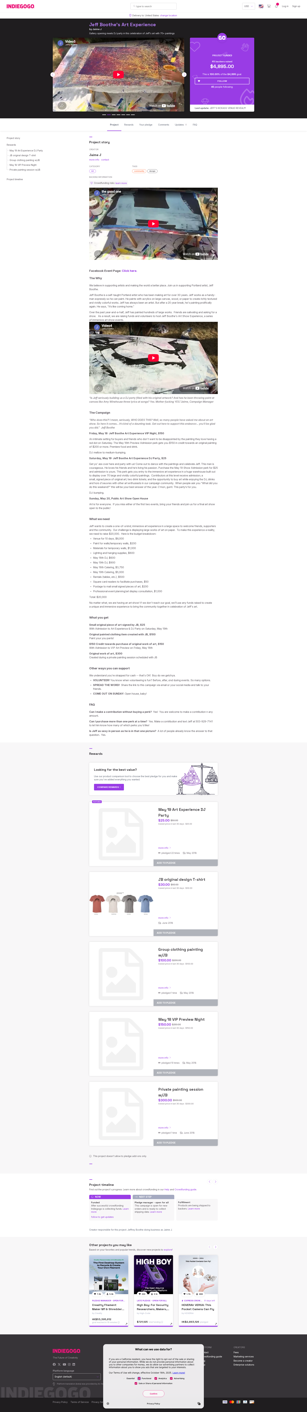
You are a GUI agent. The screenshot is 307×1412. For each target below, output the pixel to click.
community (139, 171)
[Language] (261, 6)
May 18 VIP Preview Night (23, 165)
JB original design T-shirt (23, 155)
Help (166, 1189)
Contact (204, 1352)
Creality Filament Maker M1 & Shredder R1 (107, 1309)
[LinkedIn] (73, 1364)
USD (246, 6)
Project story (13, 138)
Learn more (156, 1211)
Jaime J (97, 29)
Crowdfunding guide (185, 1189)
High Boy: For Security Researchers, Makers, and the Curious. (152, 1309)
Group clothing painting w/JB (25, 160)
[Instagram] (69, 1364)
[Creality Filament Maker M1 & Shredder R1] (108, 1274)
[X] (59, 1364)
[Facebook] (54, 1364)
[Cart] (268, 6)
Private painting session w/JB (25, 169)
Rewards (11, 144)
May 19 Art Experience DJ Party (26, 150)
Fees (236, 1352)
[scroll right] (184, 74)
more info (94, 159)
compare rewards (108, 787)
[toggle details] (128, 1326)
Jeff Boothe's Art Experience (122, 24)
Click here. (129, 271)
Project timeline (15, 179)
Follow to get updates (102, 1217)
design (152, 171)
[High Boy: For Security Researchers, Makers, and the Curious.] (153, 1274)
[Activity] (276, 6)
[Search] (134, 6)
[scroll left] (52, 74)
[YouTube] (64, 1364)
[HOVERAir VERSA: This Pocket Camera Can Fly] (198, 1274)
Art (92, 171)
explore (168, 1249)
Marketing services (244, 1356)
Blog (202, 1360)
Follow (222, 81)
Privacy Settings (100, 1402)
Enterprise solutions (244, 1364)
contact (105, 159)
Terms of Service (80, 1402)
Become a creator (243, 1360)
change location (168, 15)
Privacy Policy (60, 1402)
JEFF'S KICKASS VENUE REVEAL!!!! (220, 108)
